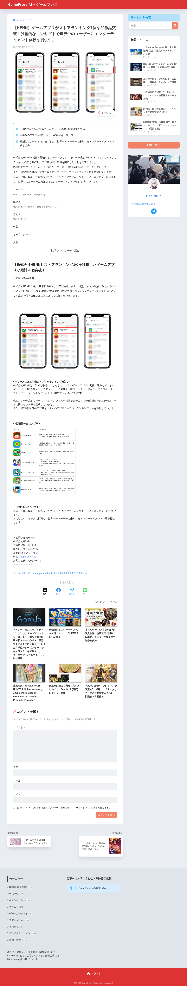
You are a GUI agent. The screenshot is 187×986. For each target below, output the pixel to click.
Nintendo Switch (21, 887)
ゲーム (113, 601)
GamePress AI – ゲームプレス (33, 4)
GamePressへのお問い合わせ (94, 888)
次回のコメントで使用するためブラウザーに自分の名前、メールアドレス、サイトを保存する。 (64, 807)
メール (17, 780)
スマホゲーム (19, 920)
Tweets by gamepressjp (142, 204)
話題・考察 (17, 940)
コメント (19, 727)
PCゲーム (16, 893)
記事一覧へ (153, 145)
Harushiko (154, 196)
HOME (95, 973)
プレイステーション (22, 933)
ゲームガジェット (21, 913)
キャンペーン (19, 900)
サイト (17, 794)
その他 (15, 926)
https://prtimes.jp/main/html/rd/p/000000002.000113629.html (54, 573)
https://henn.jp (28, 556)
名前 (15, 767)
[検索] (175, 25)
